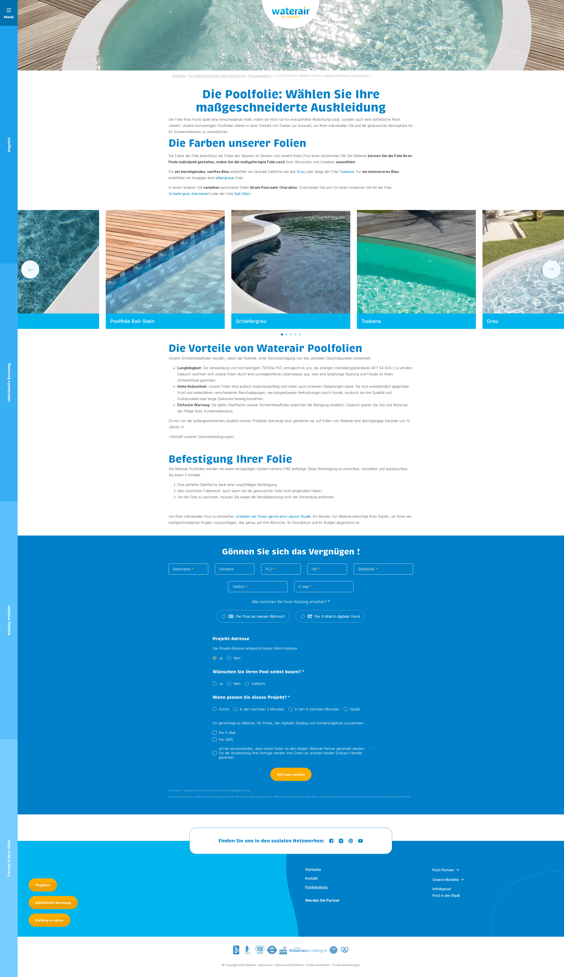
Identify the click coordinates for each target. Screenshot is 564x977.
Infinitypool (441, 889)
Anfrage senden (291, 774)
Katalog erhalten (49, 920)
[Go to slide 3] (291, 334)
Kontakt (311, 878)
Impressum (265, 965)
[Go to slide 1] (282, 334)
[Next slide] (551, 269)
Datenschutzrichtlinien (289, 965)
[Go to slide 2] (286, 334)
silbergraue (224, 178)
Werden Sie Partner (322, 900)
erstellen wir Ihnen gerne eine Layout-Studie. (273, 516)
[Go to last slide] (30, 269)
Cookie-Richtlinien (318, 965)
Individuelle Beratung (53, 903)
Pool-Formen (443, 870)
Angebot (42, 885)
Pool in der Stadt (446, 895)
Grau (301, 171)
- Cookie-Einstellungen (345, 965)
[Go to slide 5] (300, 334)
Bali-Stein (242, 193)
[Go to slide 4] (295, 334)
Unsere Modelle (445, 879)
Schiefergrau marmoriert (189, 193)
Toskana (347, 171)
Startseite (313, 869)
